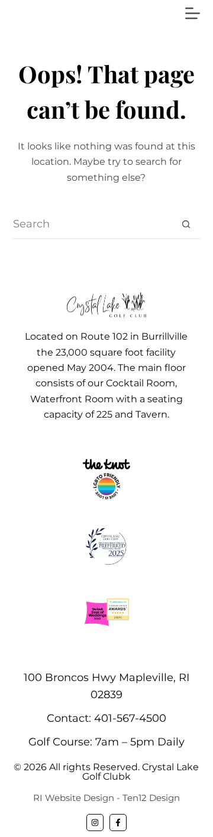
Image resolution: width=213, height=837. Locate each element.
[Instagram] (95, 822)
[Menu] (192, 13)
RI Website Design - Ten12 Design (106, 797)
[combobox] (92, 224)
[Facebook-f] (118, 822)
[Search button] (186, 224)
